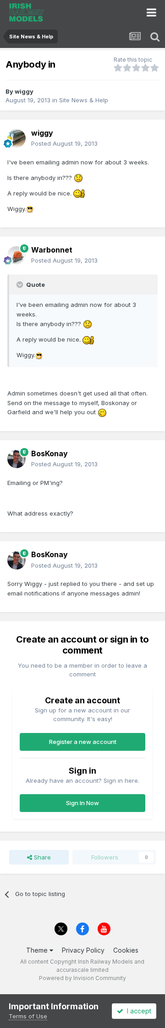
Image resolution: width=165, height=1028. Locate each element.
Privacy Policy (83, 950)
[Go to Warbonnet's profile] (16, 255)
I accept (137, 1011)
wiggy (24, 91)
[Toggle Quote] (20, 284)
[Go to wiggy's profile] (16, 138)
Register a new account (82, 741)
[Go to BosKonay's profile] (16, 459)
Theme (38, 950)
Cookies (125, 950)
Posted (64, 143)
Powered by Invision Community (82, 978)
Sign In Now (82, 803)
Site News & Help (83, 100)
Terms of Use (28, 1016)
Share (41, 857)
